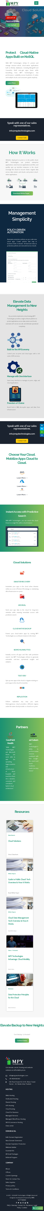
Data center (10, 1126)
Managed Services (12, 1116)
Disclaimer (29, 1205)
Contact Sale (22, 138)
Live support (38, 1208)
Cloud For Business (12, 1112)
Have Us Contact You (13, 1179)
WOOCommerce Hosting (14, 1122)
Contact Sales (22, 1040)
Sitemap (14, 1205)
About (8, 1169)
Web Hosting (10, 1095)
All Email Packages (12, 1154)
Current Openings (11, 1175)
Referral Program (11, 1157)
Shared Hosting (11, 1102)
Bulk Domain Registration (14, 1137)
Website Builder (11, 1147)
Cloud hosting (10, 1109)
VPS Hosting (10, 1105)
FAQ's (9, 1205)
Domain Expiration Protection (16, 1144)
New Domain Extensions (14, 1140)
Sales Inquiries (10, 1182)
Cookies (24, 1208)
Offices (8, 1172)
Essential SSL (10, 1151)
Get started (12, 25)
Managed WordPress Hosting (15, 1119)
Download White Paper (21, 193)
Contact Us (21, 1205)
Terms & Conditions (12, 1189)
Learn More (12, 83)
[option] (22, 21)
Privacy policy (10, 1186)
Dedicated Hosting (12, 1099)
